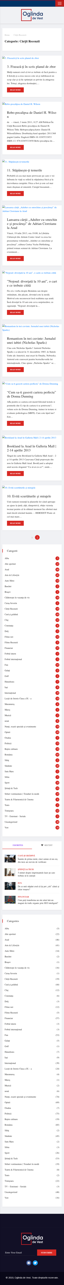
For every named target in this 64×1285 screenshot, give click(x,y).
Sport (7, 782)
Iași (6, 687)
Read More (15, 90)
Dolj (7, 631)
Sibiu (7, 776)
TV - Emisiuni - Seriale (15, 816)
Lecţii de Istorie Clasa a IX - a (18, 698)
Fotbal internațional (13, 659)
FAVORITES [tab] (17, 845)
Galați (7, 670)
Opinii (7, 732)
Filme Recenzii (11, 642)
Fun (6, 664)
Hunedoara (9, 681)
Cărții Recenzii (20, 35)
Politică (8, 743)
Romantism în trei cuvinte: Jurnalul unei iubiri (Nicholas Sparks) (31, 340)
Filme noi (9, 636)
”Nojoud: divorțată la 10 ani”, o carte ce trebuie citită (32, 283)
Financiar (9, 647)
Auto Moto (9, 580)
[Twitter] (35, 1262)
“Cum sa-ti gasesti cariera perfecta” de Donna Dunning (31, 394)
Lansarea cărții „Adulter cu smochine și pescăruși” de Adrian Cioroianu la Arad (32, 223)
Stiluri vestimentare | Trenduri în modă (22, 793)
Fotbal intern (10, 653)
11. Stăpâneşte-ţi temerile (24, 170)
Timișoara (9, 810)
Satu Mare (9, 771)
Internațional (10, 692)
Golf (7, 676)
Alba (7, 558)
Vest (6, 827)
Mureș (7, 709)
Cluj (6, 619)
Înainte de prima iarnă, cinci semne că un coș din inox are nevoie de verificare (37, 860)
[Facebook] (28, 1262)
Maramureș (9, 704)
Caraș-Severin (11, 603)
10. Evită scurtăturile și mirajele (29, 496)
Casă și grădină (11, 614)
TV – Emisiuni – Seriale (15, 1186)
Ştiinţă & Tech (11, 788)
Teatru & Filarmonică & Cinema (19, 799)
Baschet (8, 586)
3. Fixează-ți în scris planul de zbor (31, 66)
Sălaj (7, 760)
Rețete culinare (11, 748)
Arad (7, 569)
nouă (7, 720)
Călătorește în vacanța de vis (17, 597)
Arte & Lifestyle (12, 575)
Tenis (7, 805)
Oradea (8, 737)
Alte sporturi (10, 563)
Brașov (8, 591)
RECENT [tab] (48, 845)
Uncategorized (11, 821)
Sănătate (8, 765)
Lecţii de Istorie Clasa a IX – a (18, 1068)
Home (7, 35)
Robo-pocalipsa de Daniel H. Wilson (31, 114)
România (8, 754)
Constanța (9, 625)
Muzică (8, 715)
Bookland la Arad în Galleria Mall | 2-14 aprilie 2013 (31, 448)
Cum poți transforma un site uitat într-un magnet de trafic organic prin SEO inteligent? (38, 902)
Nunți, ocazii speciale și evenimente (20, 726)
